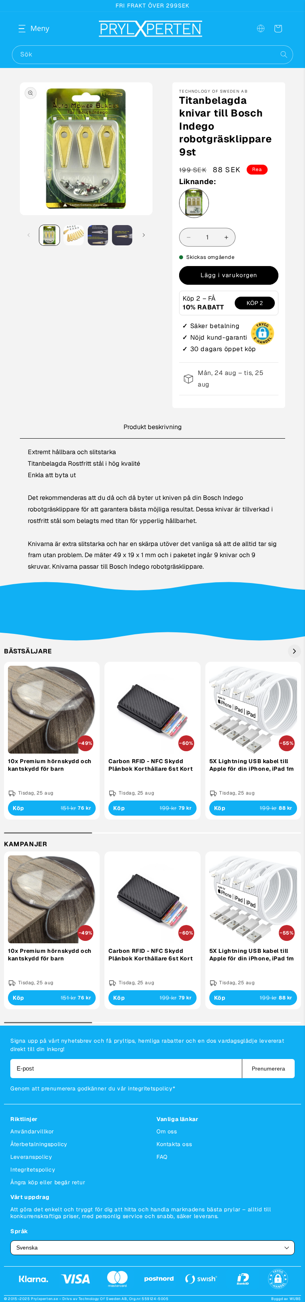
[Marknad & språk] (260, 28)
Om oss (166, 1131)
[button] (28, 28)
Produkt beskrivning (153, 427)
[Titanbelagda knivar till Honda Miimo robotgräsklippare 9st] (194, 205)
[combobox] (152, 55)
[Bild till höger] (143, 235)
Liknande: (197, 181)
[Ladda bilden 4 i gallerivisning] (122, 235)
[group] (52, 741)
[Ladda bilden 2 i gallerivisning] (74, 235)
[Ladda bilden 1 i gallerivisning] (49, 235)
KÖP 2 (255, 303)
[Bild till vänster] (28, 235)
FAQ (162, 1156)
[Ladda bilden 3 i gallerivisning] (98, 235)
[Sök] (284, 54)
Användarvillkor (32, 1131)
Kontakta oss (174, 1144)
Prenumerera (268, 1068)
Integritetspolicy (32, 1169)
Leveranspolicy (31, 1156)
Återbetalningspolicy (39, 1144)
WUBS (295, 1298)
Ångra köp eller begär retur (47, 1182)
